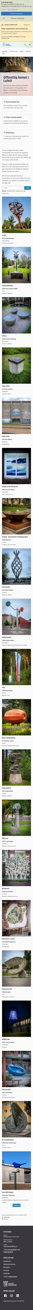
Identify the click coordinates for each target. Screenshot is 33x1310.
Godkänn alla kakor (16, 13)
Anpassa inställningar (17, 18)
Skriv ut (6, 1219)
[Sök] (25, 44)
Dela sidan (7, 1217)
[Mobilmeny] (30, 44)
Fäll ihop (26, 25)
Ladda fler (17, 1205)
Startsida (4, 51)
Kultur (22, 51)
